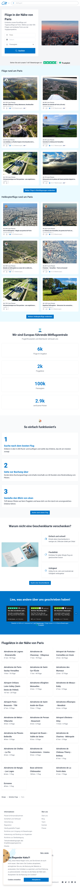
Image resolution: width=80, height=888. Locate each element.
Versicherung (8, 822)
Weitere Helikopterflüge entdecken (40, 316)
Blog (43, 819)
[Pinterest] (75, 882)
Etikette (6, 846)
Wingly (4, 797)
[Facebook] (62, 882)
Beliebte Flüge (13, 797)
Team (43, 822)
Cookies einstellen (14, 880)
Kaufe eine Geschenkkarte (40, 583)
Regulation (8, 825)
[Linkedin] (72, 882)
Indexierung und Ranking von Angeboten (18, 834)
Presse (44, 828)
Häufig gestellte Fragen (12, 828)
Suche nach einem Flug (40, 512)
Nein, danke (44, 853)
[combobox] (44, 3)
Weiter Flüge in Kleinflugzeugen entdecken (40, 190)
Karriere (44, 825)
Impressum (55, 882)
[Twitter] (66, 882)
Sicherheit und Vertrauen (12, 819)
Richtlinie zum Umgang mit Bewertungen (18, 831)
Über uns (45, 816)
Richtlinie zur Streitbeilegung (14, 837)
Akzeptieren (36, 880)
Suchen (21, 51)
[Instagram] (69, 882)
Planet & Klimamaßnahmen (13, 816)
